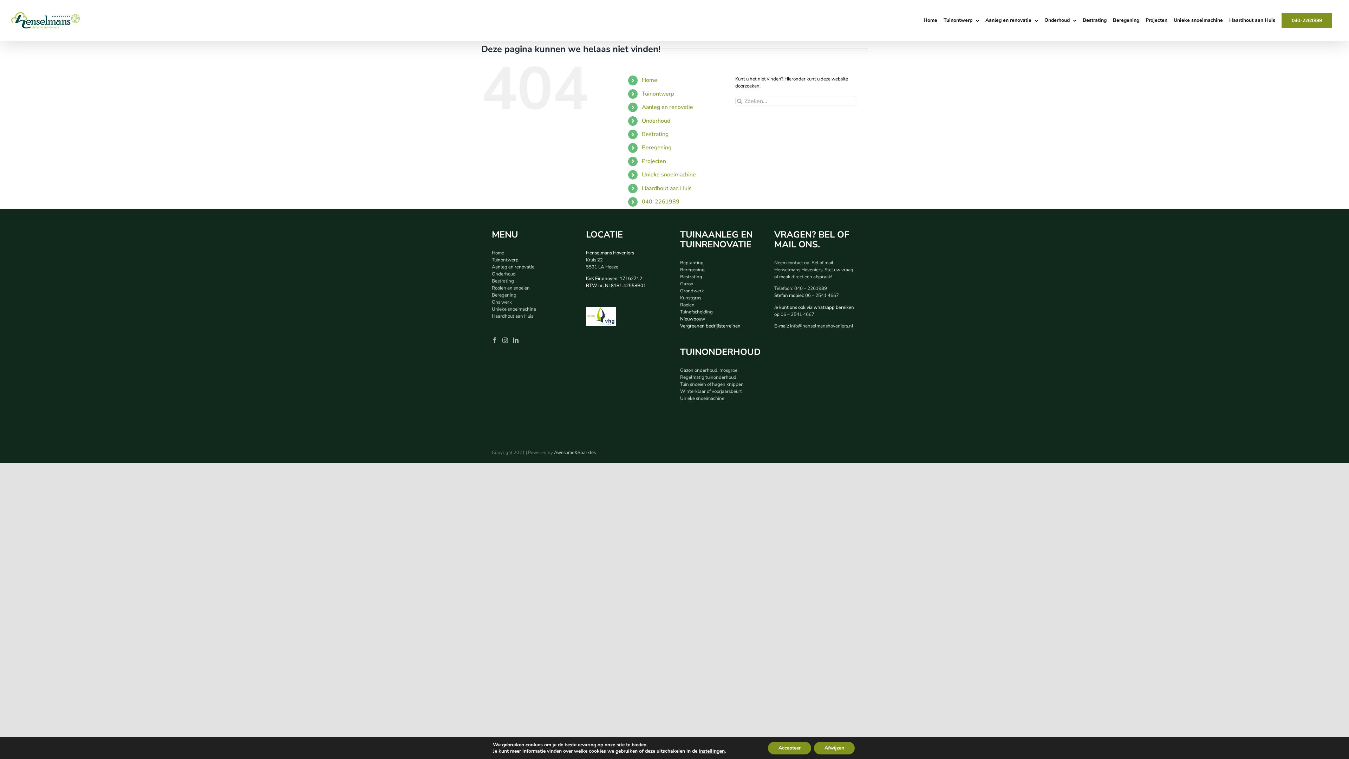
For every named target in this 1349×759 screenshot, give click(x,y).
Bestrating (655, 134)
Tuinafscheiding (696, 312)
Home (649, 80)
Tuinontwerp (658, 94)
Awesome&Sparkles (575, 452)
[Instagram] (505, 340)
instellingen (712, 751)
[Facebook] (494, 340)
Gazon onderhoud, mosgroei (709, 370)
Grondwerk (692, 291)
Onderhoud (656, 121)
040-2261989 (660, 202)
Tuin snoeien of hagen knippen (712, 384)
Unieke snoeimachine (669, 175)
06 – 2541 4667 (822, 295)
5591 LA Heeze (602, 267)
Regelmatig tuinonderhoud (708, 377)
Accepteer (789, 748)
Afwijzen (834, 748)
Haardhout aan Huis (667, 188)
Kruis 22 (594, 260)
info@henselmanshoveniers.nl (821, 326)
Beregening (656, 147)
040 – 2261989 (810, 288)
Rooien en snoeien (511, 288)
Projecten (654, 161)
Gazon (686, 284)
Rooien (687, 305)
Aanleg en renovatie (667, 107)
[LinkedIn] (516, 340)
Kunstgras (690, 298)
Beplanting (692, 263)
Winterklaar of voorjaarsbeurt (711, 391)
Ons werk (502, 302)
